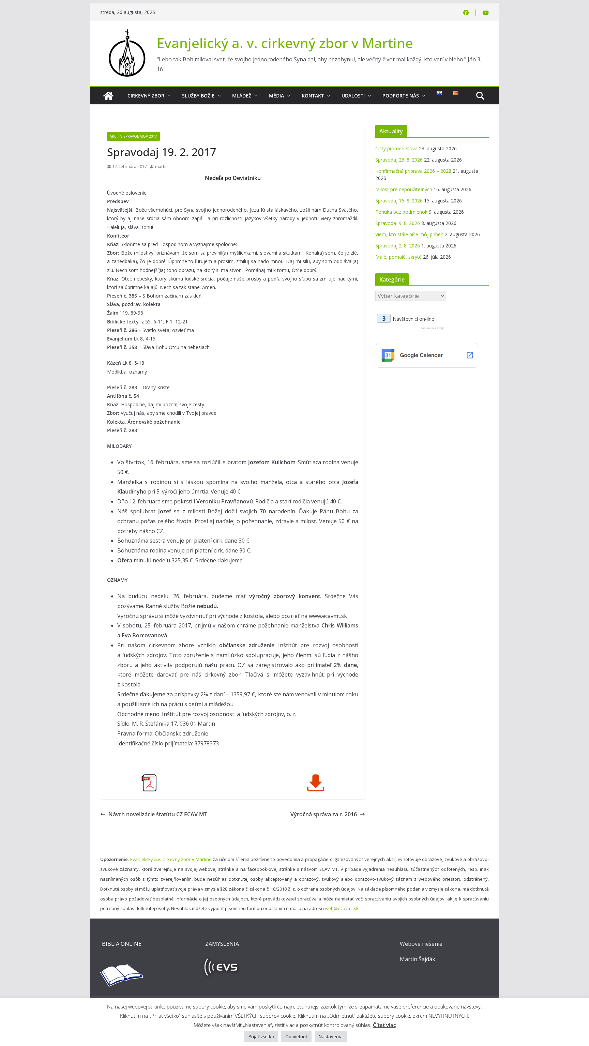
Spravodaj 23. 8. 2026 (399, 159)
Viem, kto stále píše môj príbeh (409, 234)
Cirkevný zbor (145, 95)
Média (276, 95)
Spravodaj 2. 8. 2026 (397, 245)
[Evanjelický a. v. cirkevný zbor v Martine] (108, 95)
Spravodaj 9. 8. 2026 (397, 223)
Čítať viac (384, 1024)
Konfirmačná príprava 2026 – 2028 (413, 171)
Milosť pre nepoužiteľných (403, 189)
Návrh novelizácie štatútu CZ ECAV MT (157, 814)
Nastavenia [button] (331, 1036)
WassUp (438, 328)
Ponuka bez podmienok (401, 212)
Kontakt (313, 95)
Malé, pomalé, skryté (398, 257)
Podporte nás (400, 95)
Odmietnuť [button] (296, 1036)
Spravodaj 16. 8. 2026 (399, 200)
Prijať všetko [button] (261, 1036)
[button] (167, 96)
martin (161, 166)
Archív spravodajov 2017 (133, 136)
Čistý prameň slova (396, 148)
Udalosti (353, 95)
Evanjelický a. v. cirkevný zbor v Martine (285, 42)
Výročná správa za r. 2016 (323, 814)
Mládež (241, 95)
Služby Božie (198, 95)
